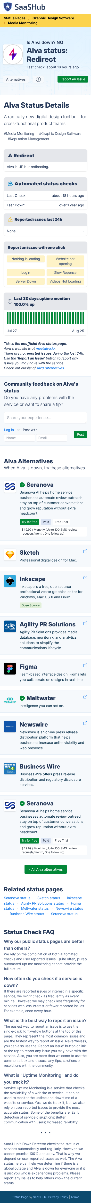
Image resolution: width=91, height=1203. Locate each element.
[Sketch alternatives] (10, 554)
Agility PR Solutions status (42, 903)
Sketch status (48, 898)
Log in (9, 430)
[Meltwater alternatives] (10, 700)
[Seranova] (10, 487)
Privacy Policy (58, 1197)
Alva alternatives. (51, 368)
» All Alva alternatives (45, 869)
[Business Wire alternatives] (10, 768)
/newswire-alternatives (22, 719)
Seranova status (17, 898)
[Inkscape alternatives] (10, 581)
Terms (75, 1197)
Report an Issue (72, 79)
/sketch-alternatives (20, 547)
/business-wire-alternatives (26, 761)
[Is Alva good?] (38, 79)
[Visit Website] (85, 551)
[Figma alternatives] (10, 669)
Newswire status (69, 908)
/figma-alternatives (19, 661)
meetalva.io (45, 348)
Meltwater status (35, 908)
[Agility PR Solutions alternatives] (10, 626)
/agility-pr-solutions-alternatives (30, 619)
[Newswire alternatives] (10, 726)
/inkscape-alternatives (22, 574)
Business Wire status (27, 914)
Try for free (29, 522)
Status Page (20, 1197)
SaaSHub (39, 1197)
